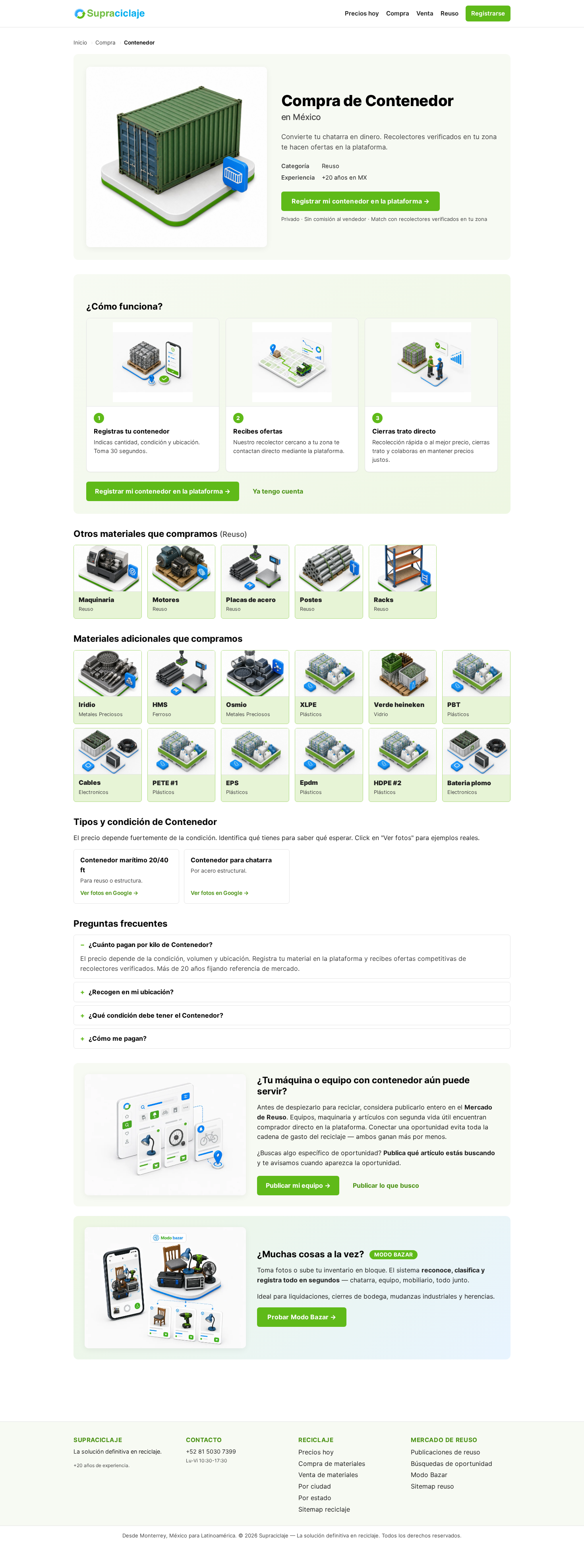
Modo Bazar (429, 1475)
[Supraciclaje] (109, 13)
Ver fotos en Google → (109, 893)
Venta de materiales (328, 1475)
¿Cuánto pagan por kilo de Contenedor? (151, 945)
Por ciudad (314, 1486)
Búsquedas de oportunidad (451, 1464)
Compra (397, 13)
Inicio (80, 42)
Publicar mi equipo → (298, 1185)
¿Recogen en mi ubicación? (131, 992)
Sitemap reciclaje (324, 1509)
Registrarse (488, 13)
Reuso (449, 13)
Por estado (314, 1498)
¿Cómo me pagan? (118, 1038)
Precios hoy (362, 13)
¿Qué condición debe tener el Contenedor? (156, 1015)
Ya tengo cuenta (278, 491)
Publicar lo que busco (386, 1185)
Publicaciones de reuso (445, 1452)
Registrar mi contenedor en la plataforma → (361, 201)
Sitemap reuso (432, 1486)
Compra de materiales (331, 1464)
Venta (424, 13)
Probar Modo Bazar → (301, 1317)
